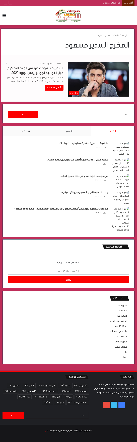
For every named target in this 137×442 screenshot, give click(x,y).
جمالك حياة (121, 316)
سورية (81, 397)
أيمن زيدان (80, 385)
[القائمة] (4, 17)
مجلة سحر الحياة (77, 402)
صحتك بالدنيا (121, 347)
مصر (60, 402)
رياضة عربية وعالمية (117, 331)
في (56, 397)
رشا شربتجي (29, 391)
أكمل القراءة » (54, 87)
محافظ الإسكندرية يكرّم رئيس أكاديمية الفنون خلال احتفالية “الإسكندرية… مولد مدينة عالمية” (61, 208)
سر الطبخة (122, 336)
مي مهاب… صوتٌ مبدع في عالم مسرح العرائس (97, 3)
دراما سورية (49, 391)
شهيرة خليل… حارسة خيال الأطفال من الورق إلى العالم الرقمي (77, 159)
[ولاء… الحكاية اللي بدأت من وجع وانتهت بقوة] (120, 198)
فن (68, 397)
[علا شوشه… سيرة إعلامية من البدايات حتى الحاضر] (120, 149)
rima (59, 64)
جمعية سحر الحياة (118, 321)
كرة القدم (40, 397)
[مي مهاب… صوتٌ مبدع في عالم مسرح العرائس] (120, 181)
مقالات (123, 357)
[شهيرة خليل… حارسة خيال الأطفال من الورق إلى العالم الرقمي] (120, 165)
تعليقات (25, 131)
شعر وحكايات (120, 342)
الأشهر (69, 131)
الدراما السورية (46, 385)
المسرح (14, 385)
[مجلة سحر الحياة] (68, 15)
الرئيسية (124, 35)
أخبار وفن (122, 305)
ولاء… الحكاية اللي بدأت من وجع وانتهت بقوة (84, 192)
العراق (29, 385)
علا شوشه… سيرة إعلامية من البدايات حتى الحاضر (83, 143)
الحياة (65, 385)
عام (125, 352)
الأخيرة (112, 131)
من (47, 402)
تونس (65, 391)
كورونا (24, 397)
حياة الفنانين (121, 326)
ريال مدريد (11, 391)
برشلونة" (81, 391)
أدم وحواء (122, 311)
